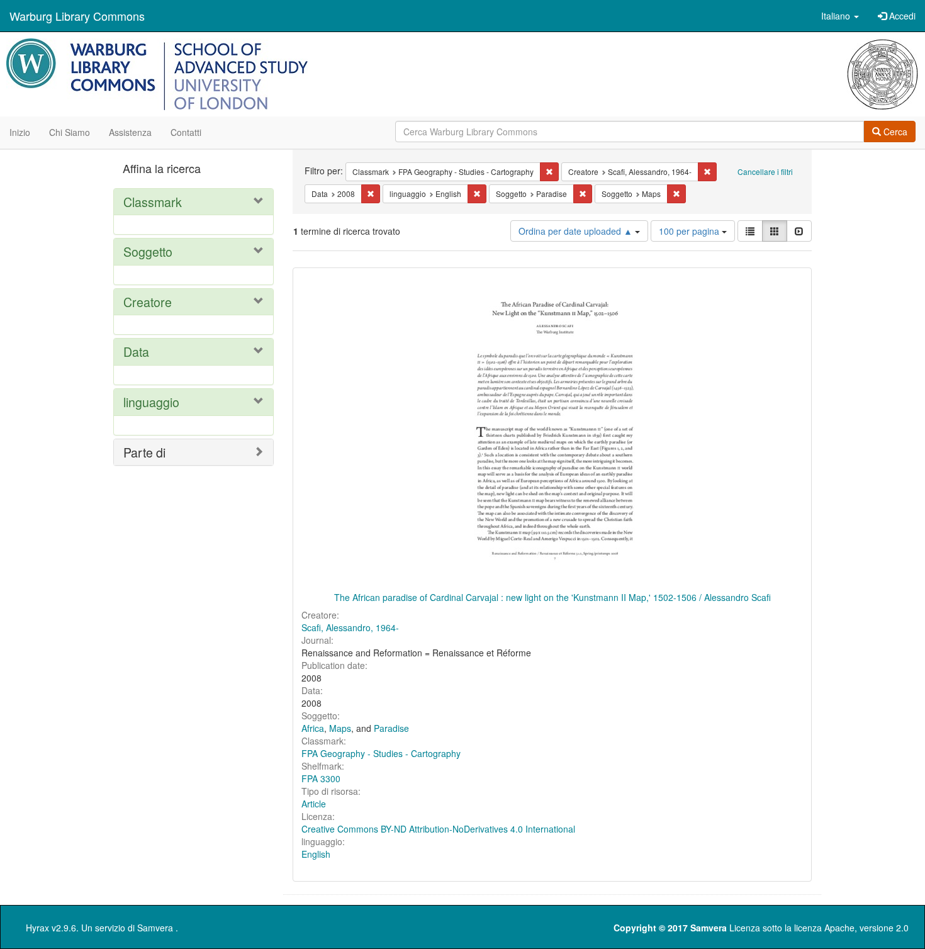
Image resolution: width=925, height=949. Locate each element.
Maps (340, 728)
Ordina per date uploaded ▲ (577, 231)
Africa (312, 728)
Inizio (19, 132)
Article (313, 803)
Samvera (155, 927)
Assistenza (130, 132)
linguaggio (151, 402)
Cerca (894, 131)
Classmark (152, 202)
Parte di (144, 452)
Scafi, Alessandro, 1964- (350, 627)
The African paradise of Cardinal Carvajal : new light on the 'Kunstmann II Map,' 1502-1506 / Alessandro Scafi (552, 597)
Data (136, 351)
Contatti (186, 132)
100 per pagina (690, 231)
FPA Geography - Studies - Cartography (381, 753)
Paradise (391, 728)
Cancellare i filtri (765, 171)
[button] (840, 15)
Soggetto (147, 251)
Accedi (901, 15)
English (315, 854)
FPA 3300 (320, 778)
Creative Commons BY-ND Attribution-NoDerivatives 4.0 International (438, 829)
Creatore (147, 302)
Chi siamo (69, 132)
